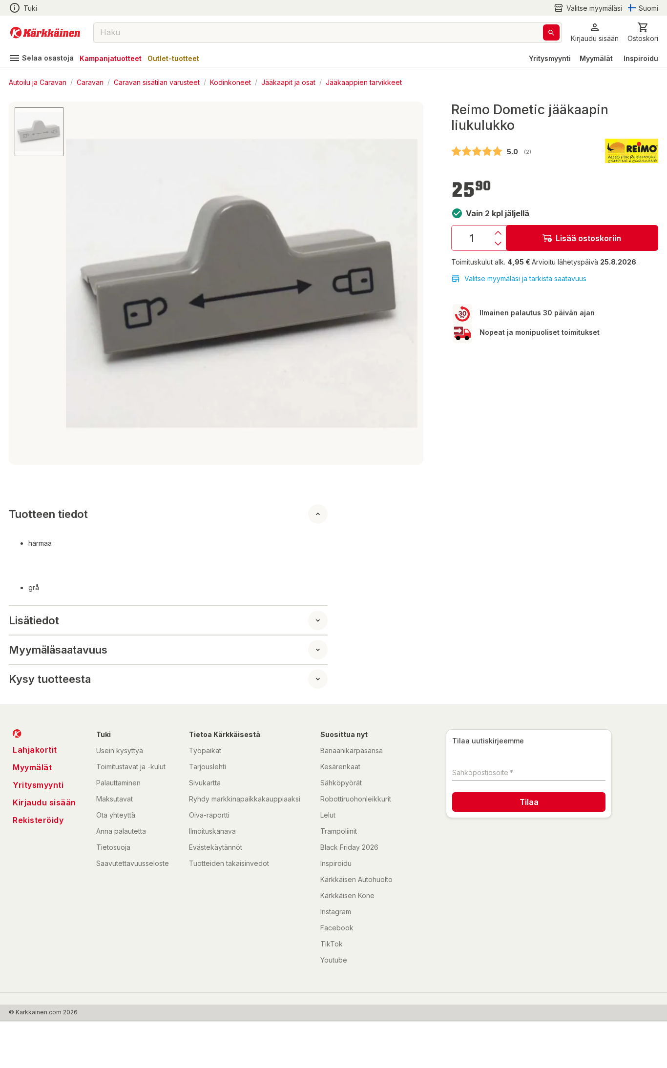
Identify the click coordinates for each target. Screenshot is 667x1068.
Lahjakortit (35, 750)
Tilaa (529, 802)
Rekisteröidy (38, 820)
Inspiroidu (641, 58)
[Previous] (79, 283)
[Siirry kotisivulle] (45, 33)
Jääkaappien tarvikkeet (364, 82)
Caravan (90, 82)
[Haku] (551, 32)
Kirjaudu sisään (44, 802)
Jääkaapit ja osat (288, 82)
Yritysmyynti (550, 58)
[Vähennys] (498, 243)
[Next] (404, 283)
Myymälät (596, 58)
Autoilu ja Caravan (37, 82)
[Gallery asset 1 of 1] (241, 283)
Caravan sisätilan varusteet (157, 82)
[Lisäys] (498, 232)
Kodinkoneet (230, 82)
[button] (588, 8)
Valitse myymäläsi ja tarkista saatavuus (525, 278)
